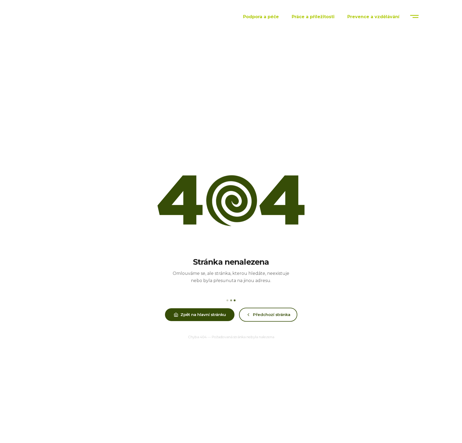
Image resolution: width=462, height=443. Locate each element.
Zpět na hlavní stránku (203, 314)
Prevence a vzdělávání (373, 16)
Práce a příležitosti (313, 16)
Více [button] (415, 16)
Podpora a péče (261, 16)
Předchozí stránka (271, 314)
